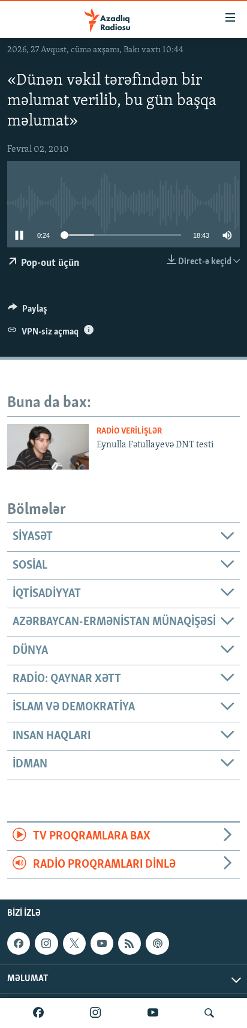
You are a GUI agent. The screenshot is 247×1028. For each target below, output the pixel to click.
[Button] (27, 311)
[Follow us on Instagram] (46, 943)
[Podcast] (157, 943)
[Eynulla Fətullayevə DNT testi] (48, 447)
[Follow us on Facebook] (18, 943)
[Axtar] (209, 1013)
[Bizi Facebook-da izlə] (38, 1013)
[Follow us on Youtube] (102, 943)
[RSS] (129, 943)
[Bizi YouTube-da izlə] (152, 1013)
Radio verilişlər (129, 431)
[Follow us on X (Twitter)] (74, 943)
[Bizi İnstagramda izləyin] (95, 1013)
